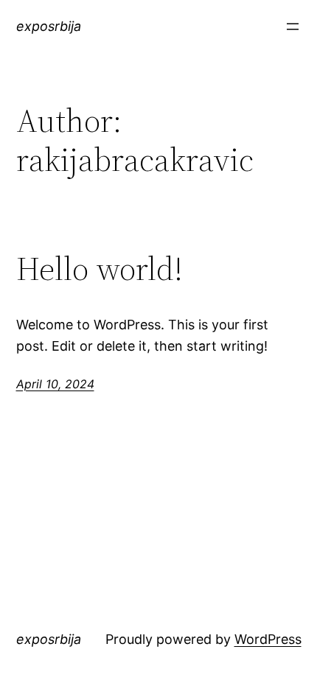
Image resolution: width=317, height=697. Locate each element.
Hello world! (99, 269)
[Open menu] (293, 26)
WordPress (268, 639)
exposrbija (48, 26)
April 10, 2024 (55, 383)
